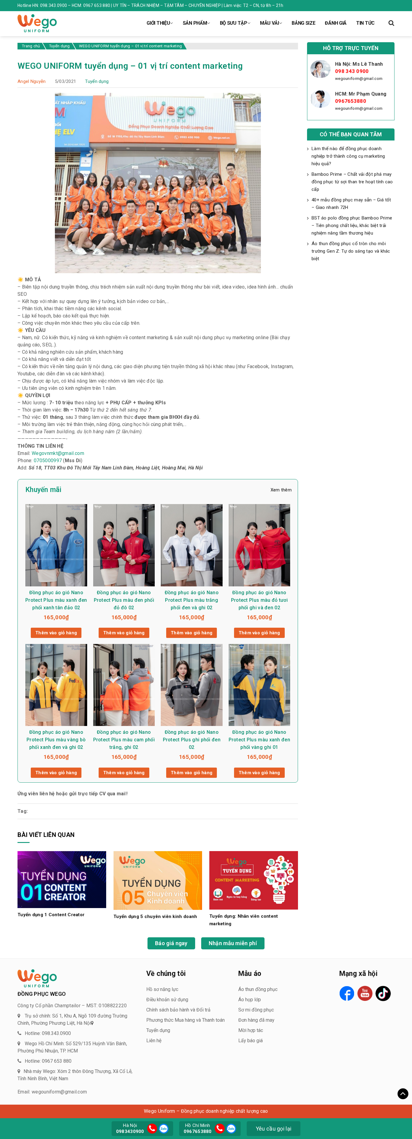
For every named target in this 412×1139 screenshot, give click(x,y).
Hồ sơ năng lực (162, 989)
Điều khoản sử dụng (167, 999)
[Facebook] (346, 993)
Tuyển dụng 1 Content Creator (50, 914)
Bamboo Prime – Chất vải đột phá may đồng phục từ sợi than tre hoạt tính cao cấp (352, 182)
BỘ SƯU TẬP (233, 23)
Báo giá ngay (171, 943)
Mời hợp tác (250, 1030)
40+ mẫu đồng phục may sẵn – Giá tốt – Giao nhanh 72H (351, 203)
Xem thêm (281, 490)
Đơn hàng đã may (256, 1020)
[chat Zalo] (163, 1128)
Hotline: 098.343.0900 (48, 1033)
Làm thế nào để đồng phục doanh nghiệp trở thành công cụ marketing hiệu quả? (348, 156)
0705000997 (48, 460)
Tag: (22, 811)
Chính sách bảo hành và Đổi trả (178, 1010)
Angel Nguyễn (31, 81)
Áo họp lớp (249, 999)
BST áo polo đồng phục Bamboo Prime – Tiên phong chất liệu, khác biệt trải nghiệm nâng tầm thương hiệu (352, 225)
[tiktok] (383, 993)
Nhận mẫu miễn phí (233, 943)
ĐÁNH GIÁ (336, 23)
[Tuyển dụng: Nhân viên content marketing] (253, 880)
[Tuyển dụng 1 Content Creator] (61, 879)
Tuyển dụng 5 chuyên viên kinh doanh (155, 916)
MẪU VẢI (269, 23)
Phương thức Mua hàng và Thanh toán (185, 1020)
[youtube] (364, 993)
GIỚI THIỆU (158, 23)
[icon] (152, 1129)
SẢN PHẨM (195, 23)
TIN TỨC (365, 23)
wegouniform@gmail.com (358, 78)
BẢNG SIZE (303, 23)
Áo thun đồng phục (257, 989)
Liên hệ (153, 1040)
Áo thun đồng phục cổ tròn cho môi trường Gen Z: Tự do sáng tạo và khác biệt (351, 251)
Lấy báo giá (250, 1040)
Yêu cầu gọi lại (274, 1128)
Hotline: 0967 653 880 (48, 1061)
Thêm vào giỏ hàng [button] (56, 633)
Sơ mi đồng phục (256, 1010)
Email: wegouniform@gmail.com (52, 1092)
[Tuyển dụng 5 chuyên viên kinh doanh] (157, 880)
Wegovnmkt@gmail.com (58, 453)
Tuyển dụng (97, 81)
